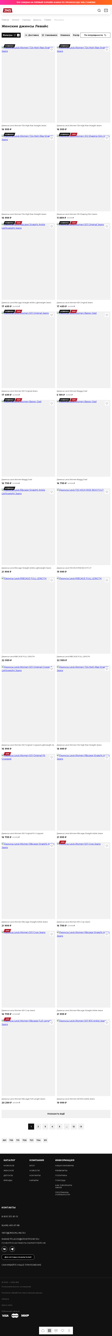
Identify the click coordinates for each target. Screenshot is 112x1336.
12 (74, 1126)
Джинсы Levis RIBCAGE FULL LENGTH (18, 656)
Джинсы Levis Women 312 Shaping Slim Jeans (77, 214)
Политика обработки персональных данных (22, 1293)
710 (11, 1140)
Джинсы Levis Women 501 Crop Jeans (73, 922)
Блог (32, 1165)
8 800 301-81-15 (10, 1216)
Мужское (9, 1165)
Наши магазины (64, 1165)
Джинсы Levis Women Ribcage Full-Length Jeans (23, 1099)
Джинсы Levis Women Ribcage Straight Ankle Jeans (80, 833)
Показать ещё (56, 1114)
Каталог (9, 1160)
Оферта (5, 1299)
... (67, 1126)
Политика (61, 1175)
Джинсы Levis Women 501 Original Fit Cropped (22, 833)
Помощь (60, 1180)
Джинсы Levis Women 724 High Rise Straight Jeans (24, 125)
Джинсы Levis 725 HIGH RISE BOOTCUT (74, 568)
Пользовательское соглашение (16, 1287)
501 (4, 1140)
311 (45, 1140)
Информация (64, 1160)
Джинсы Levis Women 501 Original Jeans (75, 302)
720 (24, 1140)
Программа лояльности (62, 1193)
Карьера (34, 1180)
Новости (35, 1170)
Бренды (8, 1180)
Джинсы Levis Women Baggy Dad (72, 391)
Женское (9, 1170)
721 (31, 1140)
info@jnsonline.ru (14, 1233)
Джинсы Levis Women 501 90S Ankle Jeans (76, 1099)
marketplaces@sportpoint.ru (20, 1239)
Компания (37, 1160)
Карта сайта (7, 1305)
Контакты (35, 1175)
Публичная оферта (11, 1311)
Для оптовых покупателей (18, 1257)
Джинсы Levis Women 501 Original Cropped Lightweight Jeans (28, 745)
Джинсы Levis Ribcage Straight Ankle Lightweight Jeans (26, 302)
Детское (8, 1175)
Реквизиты (61, 1170)
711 (17, 1140)
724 (38, 1140)
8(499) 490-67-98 (11, 1225)
